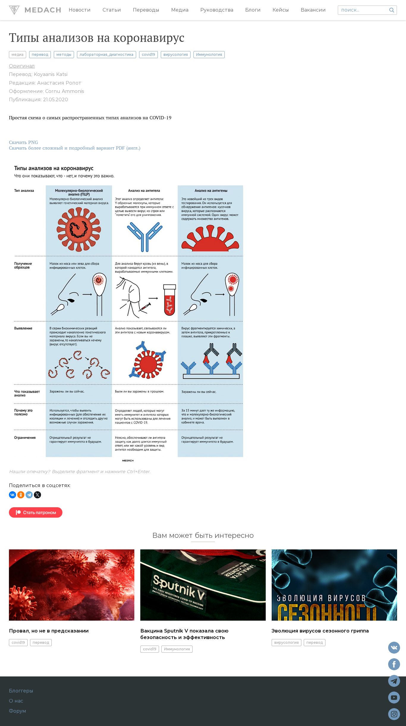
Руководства (216, 10)
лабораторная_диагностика (106, 54)
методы (63, 54)
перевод (40, 54)
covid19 (148, 54)
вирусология (175, 54)
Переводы (146, 10)
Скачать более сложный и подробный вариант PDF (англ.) (74, 148)
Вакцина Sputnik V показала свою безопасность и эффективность (184, 634)
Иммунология (209, 54)
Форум (17, 711)
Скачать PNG (23, 142)
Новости (80, 10)
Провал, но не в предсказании (49, 631)
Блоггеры (21, 691)
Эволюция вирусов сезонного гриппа (320, 631)
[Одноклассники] (20, 494)
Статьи (112, 10)
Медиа (179, 10)
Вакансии (313, 10)
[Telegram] (29, 494)
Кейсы (281, 10)
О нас (16, 701)
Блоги (253, 10)
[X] (37, 494)
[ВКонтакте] (12, 494)
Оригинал (22, 66)
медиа (17, 54)
